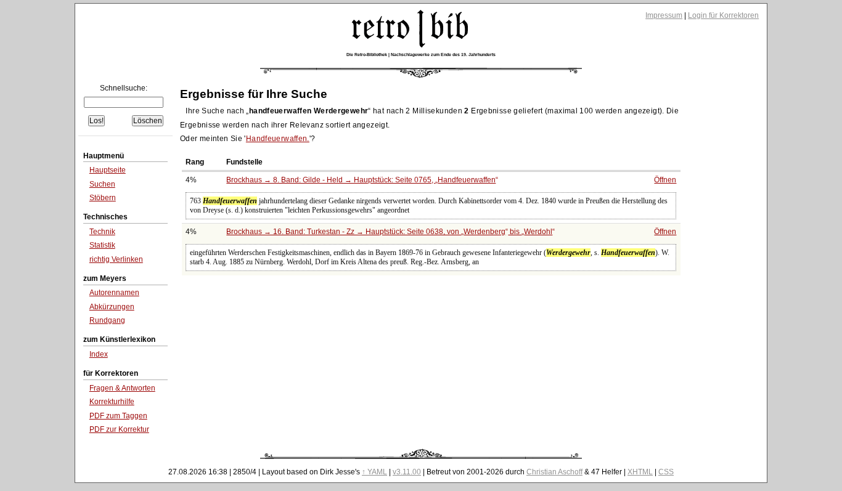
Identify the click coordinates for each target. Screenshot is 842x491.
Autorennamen (114, 292)
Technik (102, 231)
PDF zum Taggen (118, 416)
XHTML (640, 472)
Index (98, 354)
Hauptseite (107, 170)
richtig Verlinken (116, 259)
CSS (666, 472)
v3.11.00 (407, 472)
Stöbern (102, 197)
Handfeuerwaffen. (277, 138)
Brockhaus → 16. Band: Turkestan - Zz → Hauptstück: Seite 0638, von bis (389, 231)
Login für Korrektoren (723, 15)
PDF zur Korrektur (119, 429)
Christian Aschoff (554, 472)
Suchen (102, 184)
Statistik (102, 245)
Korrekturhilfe (111, 401)
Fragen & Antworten (122, 388)
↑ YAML (374, 472)
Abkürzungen (111, 306)
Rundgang (107, 320)
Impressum (663, 15)
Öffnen (665, 180)
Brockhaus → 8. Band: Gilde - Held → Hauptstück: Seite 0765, (361, 180)
